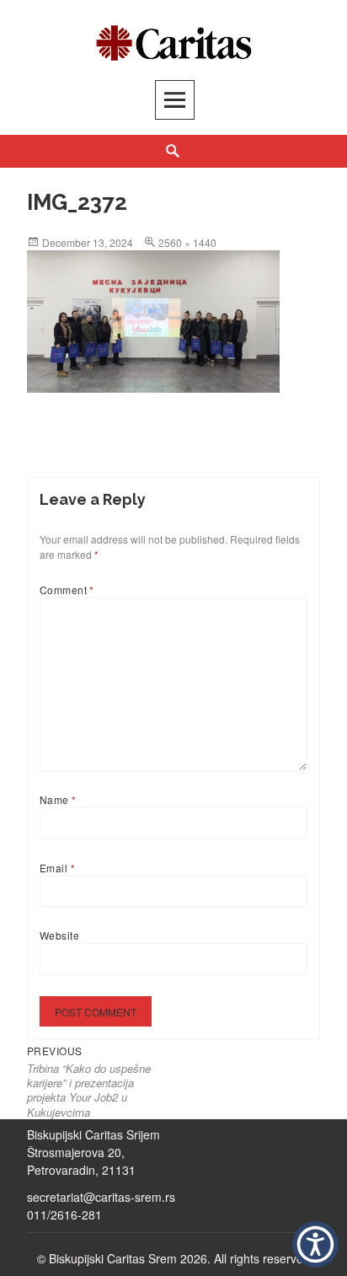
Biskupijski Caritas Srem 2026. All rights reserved (179, 1258)
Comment (67, 589)
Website (59, 935)
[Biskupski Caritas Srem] (173, 39)
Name (58, 799)
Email (57, 867)
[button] (315, 1244)
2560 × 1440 (187, 242)
